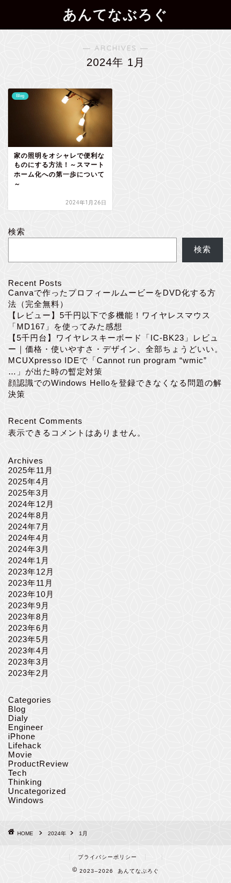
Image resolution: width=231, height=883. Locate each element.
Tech (17, 772)
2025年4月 (28, 481)
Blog (17, 708)
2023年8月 (28, 616)
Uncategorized (37, 791)
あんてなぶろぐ (115, 14)
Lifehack (25, 745)
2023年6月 (28, 627)
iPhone (21, 736)
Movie (20, 754)
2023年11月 (30, 582)
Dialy (18, 718)
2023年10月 (31, 594)
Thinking (25, 781)
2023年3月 (28, 661)
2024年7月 (28, 526)
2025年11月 (30, 470)
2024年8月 (28, 515)
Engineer (26, 727)
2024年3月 (28, 549)
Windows (26, 800)
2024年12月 (31, 504)
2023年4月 (28, 650)
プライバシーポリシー (107, 857)
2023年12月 (31, 571)
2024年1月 (28, 560)
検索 (16, 231)
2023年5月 (28, 639)
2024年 (57, 833)
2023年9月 (28, 605)
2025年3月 (28, 492)
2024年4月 (28, 537)
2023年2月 (28, 673)
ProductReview (38, 763)
